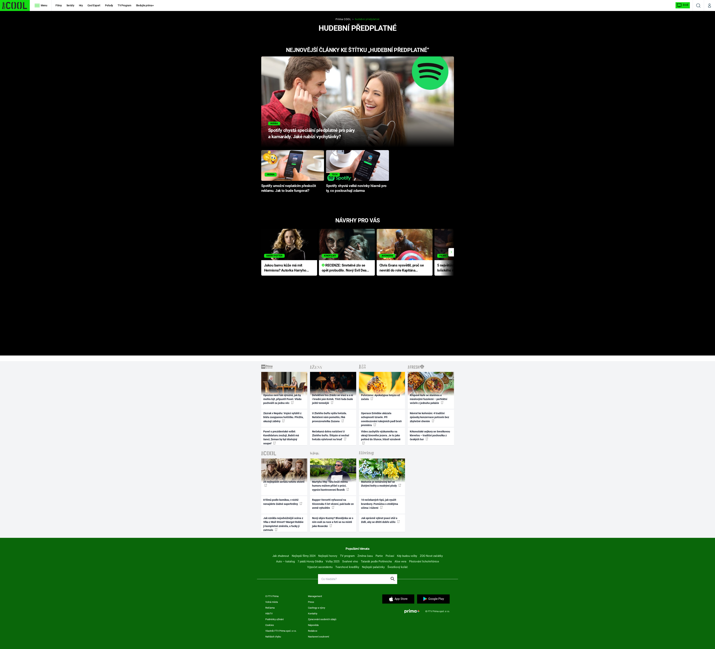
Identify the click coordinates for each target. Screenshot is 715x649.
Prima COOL (343, 19)
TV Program (124, 5)
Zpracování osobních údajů (322, 619)
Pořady (109, 5)
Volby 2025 (332, 561)
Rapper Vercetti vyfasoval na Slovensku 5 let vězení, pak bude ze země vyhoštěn (333, 503)
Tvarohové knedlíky (347, 567)
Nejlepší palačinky (373, 567)
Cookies (269, 625)
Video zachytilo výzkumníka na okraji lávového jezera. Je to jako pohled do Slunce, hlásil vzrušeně (381, 435)
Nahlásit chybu (273, 636)
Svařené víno (350, 561)
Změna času (365, 556)
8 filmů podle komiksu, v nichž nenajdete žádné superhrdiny (280, 501)
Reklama (270, 607)
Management (315, 596)
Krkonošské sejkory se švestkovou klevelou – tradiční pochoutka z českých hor (430, 435)
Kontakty (312, 613)
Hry (81, 5)
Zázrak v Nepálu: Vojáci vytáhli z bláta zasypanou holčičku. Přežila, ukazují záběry (283, 417)
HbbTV (269, 613)
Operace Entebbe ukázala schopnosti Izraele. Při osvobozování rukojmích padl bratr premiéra (381, 419)
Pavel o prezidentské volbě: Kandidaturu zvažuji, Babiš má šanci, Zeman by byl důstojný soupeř (281, 437)
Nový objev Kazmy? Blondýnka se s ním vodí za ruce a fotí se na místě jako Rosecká (332, 522)
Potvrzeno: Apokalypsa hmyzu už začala (380, 397)
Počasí (390, 556)
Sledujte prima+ (145, 5)
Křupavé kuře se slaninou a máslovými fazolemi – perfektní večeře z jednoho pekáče (428, 399)
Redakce (312, 630)
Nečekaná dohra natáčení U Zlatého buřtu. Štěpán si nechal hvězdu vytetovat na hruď (330, 435)
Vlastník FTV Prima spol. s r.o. (280, 630)
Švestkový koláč (397, 567)
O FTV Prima (272, 596)
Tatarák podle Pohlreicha (376, 561)
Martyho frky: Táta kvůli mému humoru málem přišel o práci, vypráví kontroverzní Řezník (330, 485)
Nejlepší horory (327, 556)
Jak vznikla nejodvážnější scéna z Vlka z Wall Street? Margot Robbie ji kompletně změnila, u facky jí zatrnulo (283, 524)
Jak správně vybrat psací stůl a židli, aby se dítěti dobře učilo (379, 520)
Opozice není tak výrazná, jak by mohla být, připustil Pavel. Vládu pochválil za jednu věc (282, 399)
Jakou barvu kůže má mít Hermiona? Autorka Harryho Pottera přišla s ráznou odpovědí (285, 268)
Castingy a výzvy (316, 607)
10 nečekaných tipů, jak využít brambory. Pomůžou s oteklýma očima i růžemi (379, 503)
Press (311, 602)
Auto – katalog (285, 561)
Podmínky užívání (274, 619)
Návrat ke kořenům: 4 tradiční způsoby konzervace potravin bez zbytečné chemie (429, 417)
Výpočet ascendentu (320, 567)
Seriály (70, 5)
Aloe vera (400, 561)
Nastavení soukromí (318, 636)
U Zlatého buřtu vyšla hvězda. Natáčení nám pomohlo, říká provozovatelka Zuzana (329, 417)
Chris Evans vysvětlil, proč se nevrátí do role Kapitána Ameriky (401, 268)
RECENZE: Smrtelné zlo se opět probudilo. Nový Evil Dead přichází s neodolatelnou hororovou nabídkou (345, 268)
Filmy (58, 5)
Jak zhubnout (280, 556)
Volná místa (271, 602)
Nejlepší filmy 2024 (303, 556)
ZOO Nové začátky (431, 556)
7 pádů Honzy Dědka (310, 561)
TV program (347, 556)
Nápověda (313, 625)
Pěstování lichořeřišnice (424, 561)
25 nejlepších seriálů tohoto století (283, 481)
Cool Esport (94, 5)
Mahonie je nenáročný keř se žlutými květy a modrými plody (379, 483)
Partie (379, 556)
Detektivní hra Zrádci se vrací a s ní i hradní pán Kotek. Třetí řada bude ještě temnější (332, 399)
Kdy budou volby (407, 556)
